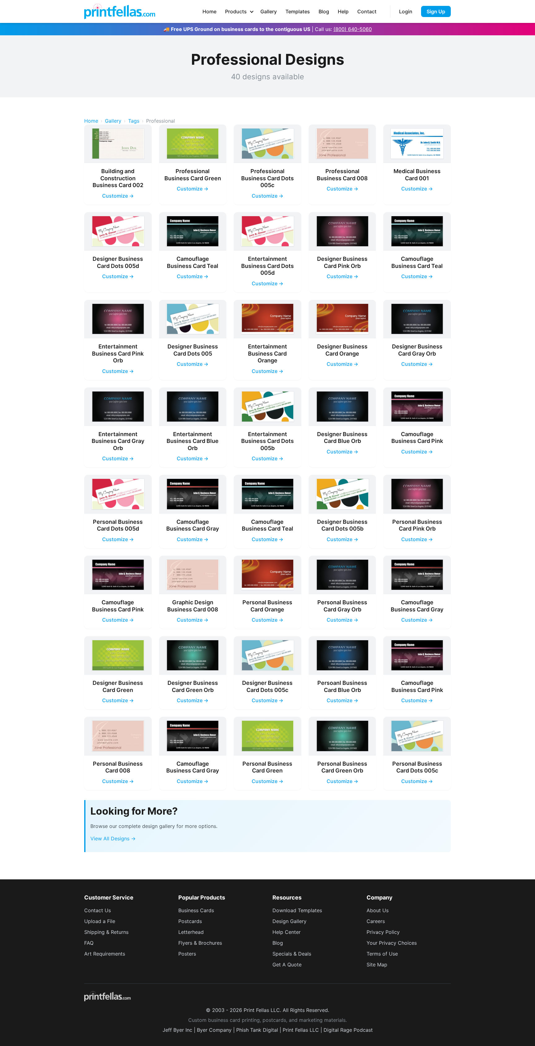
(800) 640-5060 (352, 29)
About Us (378, 910)
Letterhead (191, 932)
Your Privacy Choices (392, 943)
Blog (324, 11)
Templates (297, 11)
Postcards (190, 921)
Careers (376, 921)
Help (343, 11)
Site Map (377, 964)
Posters (187, 954)
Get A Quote (287, 964)
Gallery (268, 11)
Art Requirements (104, 954)
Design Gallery (289, 921)
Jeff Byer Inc (177, 1030)
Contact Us (97, 910)
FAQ (89, 943)
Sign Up (436, 11)
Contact (366, 11)
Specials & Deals (291, 954)
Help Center (286, 932)
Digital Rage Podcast (348, 1030)
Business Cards (196, 910)
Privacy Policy (383, 932)
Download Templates (297, 910)
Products (236, 11)
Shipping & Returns (106, 932)
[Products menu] (251, 11)
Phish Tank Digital (257, 1030)
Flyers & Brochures (200, 943)
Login (405, 11)
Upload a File (99, 921)
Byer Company (214, 1030)
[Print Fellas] (119, 11)
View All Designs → (113, 838)
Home (209, 11)
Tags (133, 121)
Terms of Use (382, 954)
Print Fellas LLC (301, 1030)
